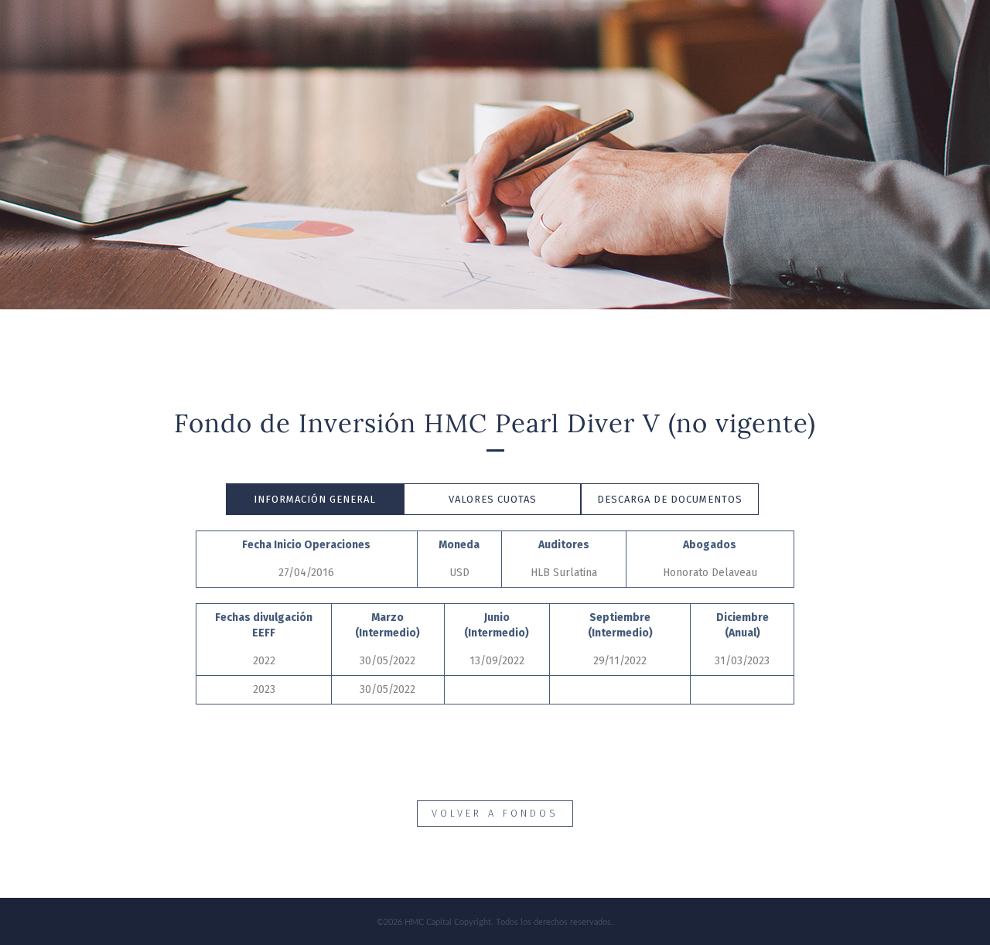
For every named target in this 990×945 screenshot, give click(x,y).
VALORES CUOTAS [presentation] (493, 499)
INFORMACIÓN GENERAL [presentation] (315, 499)
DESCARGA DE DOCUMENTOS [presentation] (669, 499)
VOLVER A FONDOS (495, 813)
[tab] (315, 499)
